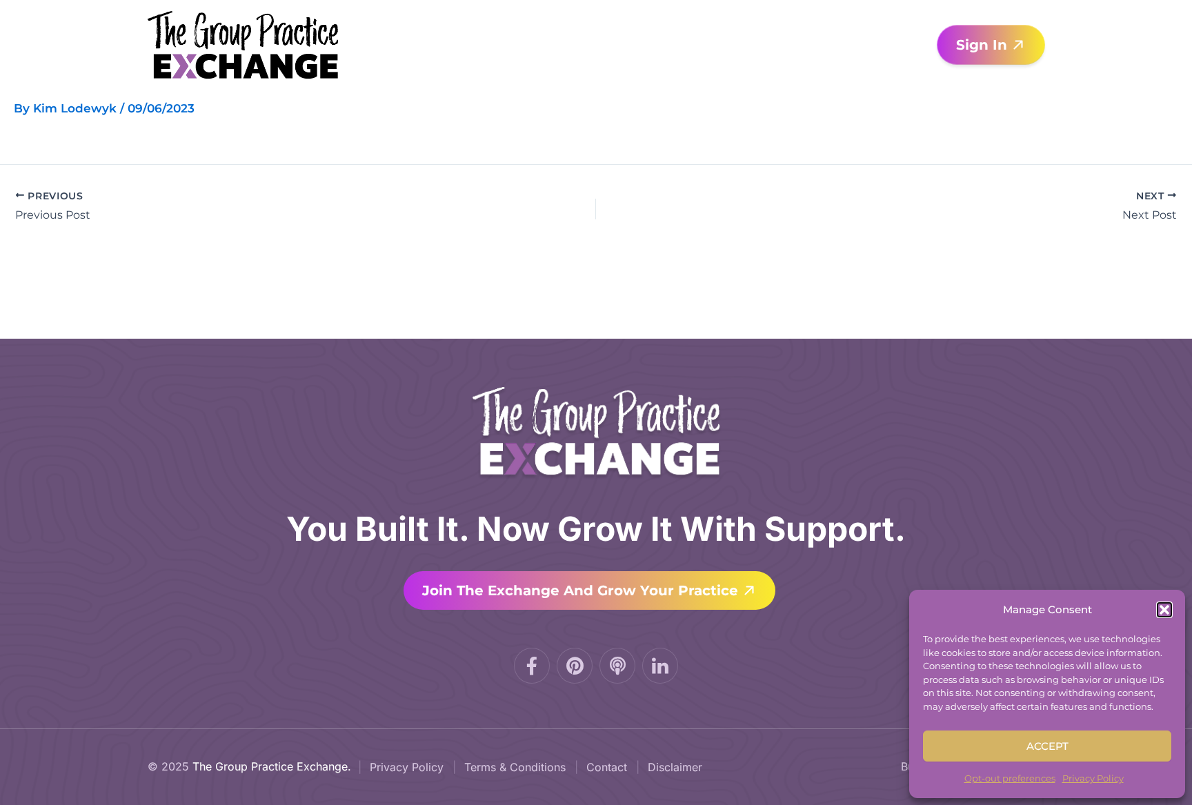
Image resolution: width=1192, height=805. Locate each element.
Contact (606, 767)
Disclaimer (675, 767)
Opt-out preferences (1009, 778)
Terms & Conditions (515, 767)
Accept (1047, 746)
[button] (1164, 610)
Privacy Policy (1093, 778)
